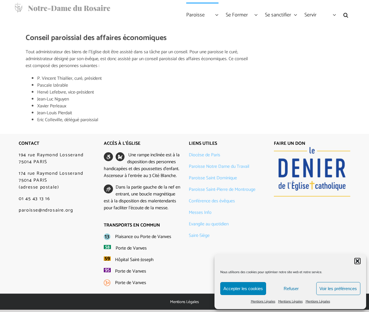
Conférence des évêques (212, 201)
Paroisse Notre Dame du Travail (219, 166)
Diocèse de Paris (204, 155)
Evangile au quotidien (209, 224)
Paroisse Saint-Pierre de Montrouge (222, 189)
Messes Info (200, 212)
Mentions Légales (263, 301)
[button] (357, 261)
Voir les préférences (338, 288)
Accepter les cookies (243, 288)
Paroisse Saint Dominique (213, 178)
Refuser (291, 288)
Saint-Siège (199, 235)
